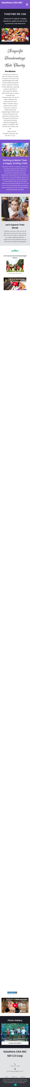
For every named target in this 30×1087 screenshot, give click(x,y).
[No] (28, 1082)
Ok (15, 1084)
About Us (14, 1077)
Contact (22, 1077)
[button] (1, 1034)
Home (7, 1077)
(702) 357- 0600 (15, 1066)
